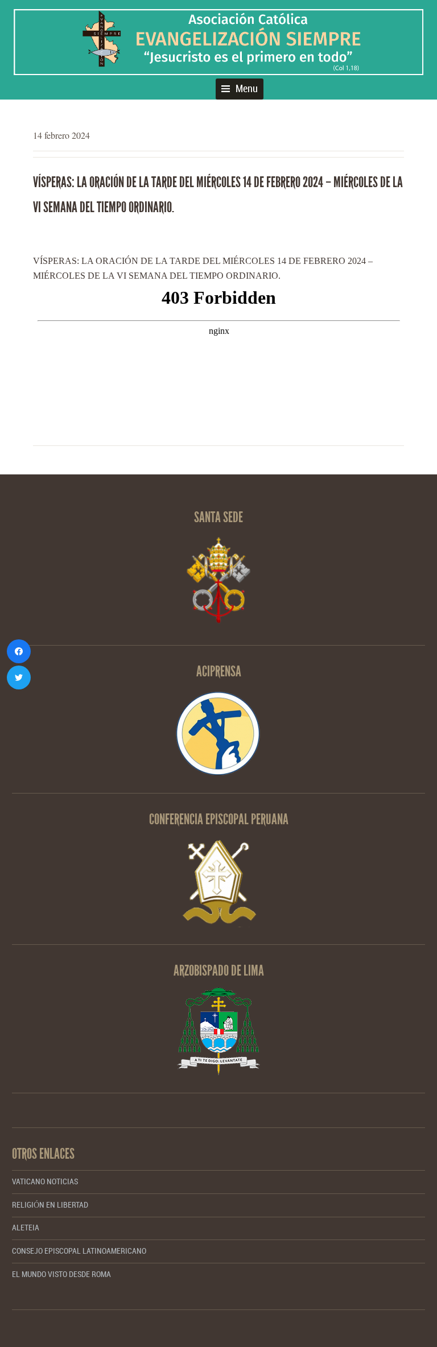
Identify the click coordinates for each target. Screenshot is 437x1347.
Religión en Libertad (50, 1205)
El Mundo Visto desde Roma (61, 1274)
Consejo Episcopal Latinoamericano (79, 1251)
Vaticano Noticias (45, 1181)
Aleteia (25, 1228)
